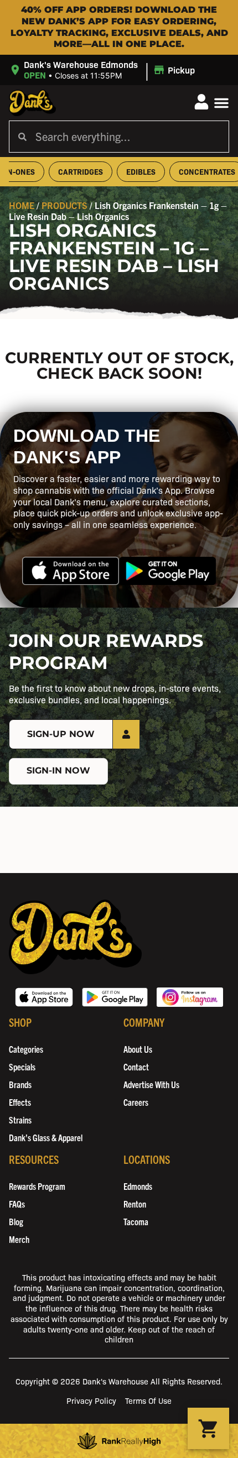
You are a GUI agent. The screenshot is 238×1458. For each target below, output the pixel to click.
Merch (19, 1239)
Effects (20, 1101)
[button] (103, 70)
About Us (137, 1048)
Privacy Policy (91, 1400)
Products (64, 205)
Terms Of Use (148, 1400)
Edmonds (137, 1186)
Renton (134, 1203)
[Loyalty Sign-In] (201, 101)
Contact (136, 1066)
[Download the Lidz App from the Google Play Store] (167, 570)
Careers (135, 1101)
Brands (20, 1084)
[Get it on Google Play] (115, 997)
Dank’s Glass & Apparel (45, 1137)
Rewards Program (37, 1186)
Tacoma (135, 1221)
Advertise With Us (151, 1084)
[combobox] (128, 136)
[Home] (75, 937)
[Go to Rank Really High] (119, 1441)
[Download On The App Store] (44, 997)
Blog (16, 1221)
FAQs (17, 1203)
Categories (26, 1048)
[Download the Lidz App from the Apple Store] (70, 570)
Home (21, 205)
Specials (22, 1066)
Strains (20, 1119)
